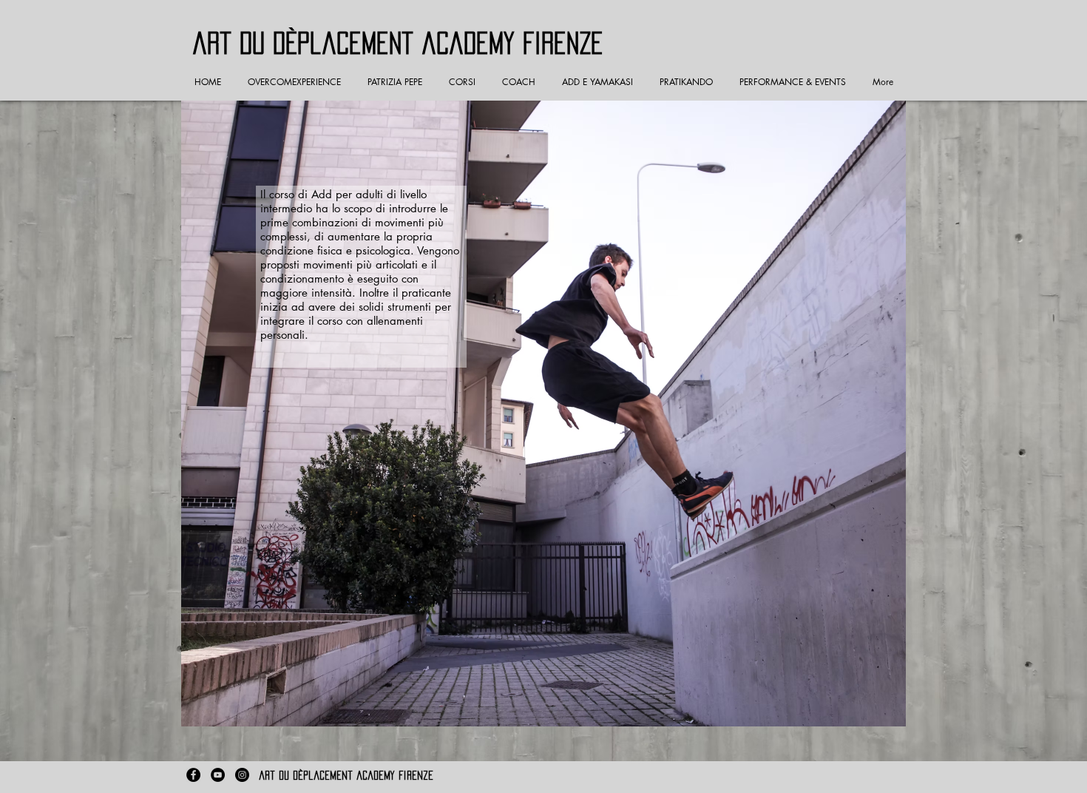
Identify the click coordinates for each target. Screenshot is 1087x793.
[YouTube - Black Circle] (218, 775)
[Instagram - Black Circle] (242, 775)
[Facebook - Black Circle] (193, 775)
